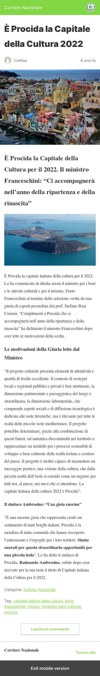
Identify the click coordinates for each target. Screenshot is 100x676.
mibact (33, 606)
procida (11, 612)
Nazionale (46, 589)
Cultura (29, 589)
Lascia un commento (50, 629)
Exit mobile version (50, 668)
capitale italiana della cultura (38, 601)
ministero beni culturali (61, 606)
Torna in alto (86, 653)
